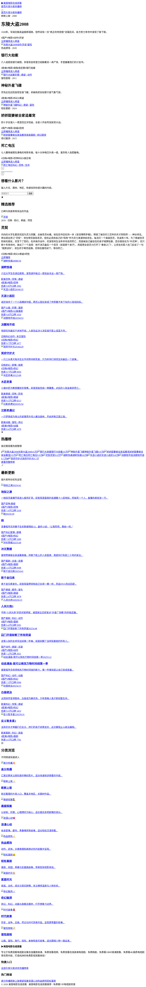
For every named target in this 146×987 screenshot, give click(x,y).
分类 (12, 6)
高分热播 (5, 981)
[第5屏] (11, 171)
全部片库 (5, 968)
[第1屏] (2, 171)
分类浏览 (14, 968)
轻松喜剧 (51, 981)
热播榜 (18, 6)
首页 (3, 6)
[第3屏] (7, 171)
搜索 (30, 193)
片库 (8, 6)
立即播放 (5, 41)
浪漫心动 (33, 981)
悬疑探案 (24, 981)
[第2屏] (4, 171)
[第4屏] (9, 171)
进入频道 (14, 41)
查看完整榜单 (8, 462)
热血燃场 (42, 981)
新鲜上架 (14, 981)
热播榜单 (24, 968)
